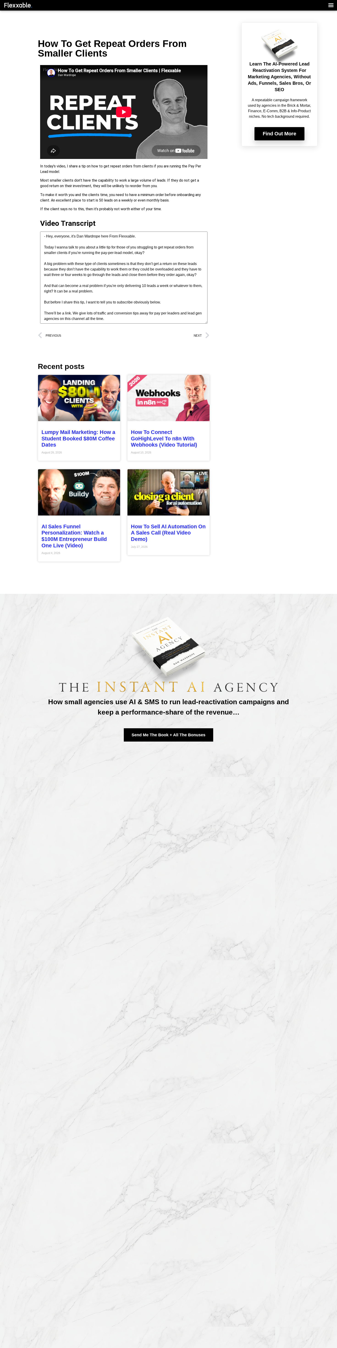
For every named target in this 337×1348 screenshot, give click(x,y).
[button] (331, 5)
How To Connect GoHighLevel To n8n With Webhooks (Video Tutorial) (164, 438)
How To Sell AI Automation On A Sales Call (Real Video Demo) (168, 533)
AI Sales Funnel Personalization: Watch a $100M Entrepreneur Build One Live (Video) (74, 536)
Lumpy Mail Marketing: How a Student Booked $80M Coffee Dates (78, 438)
